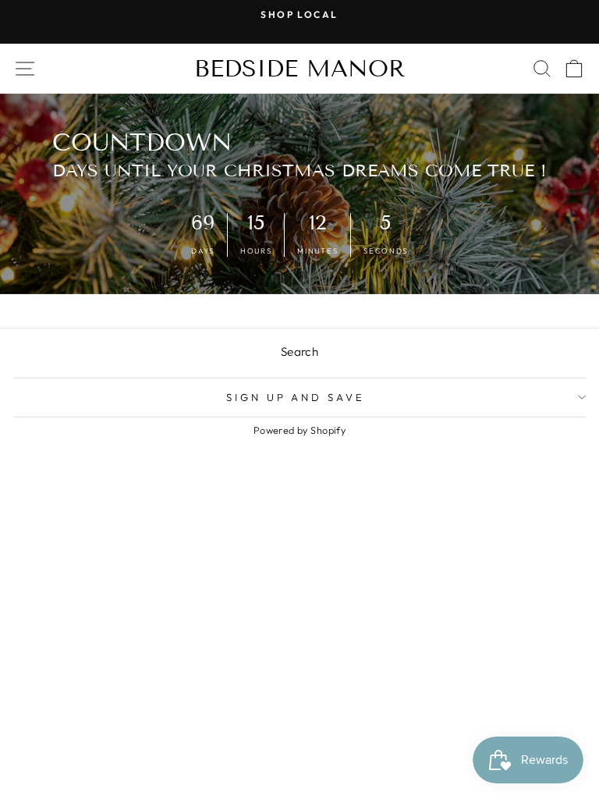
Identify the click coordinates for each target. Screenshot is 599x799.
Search (299, 351)
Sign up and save (296, 397)
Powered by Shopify (299, 430)
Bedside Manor (300, 68)
